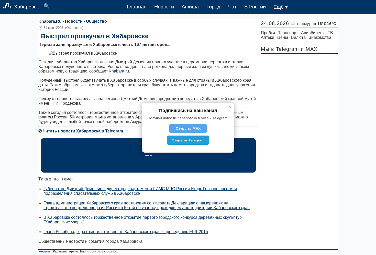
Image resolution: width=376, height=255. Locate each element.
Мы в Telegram (280, 49)
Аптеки (267, 37)
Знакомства (320, 37)
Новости (164, 6)
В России (255, 6)
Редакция (60, 251)
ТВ (330, 33)
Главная (137, 6)
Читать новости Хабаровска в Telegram (83, 131)
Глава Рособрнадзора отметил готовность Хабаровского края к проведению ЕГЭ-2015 (125, 231)
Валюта (298, 37)
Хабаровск (26, 6)
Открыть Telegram (188, 140)
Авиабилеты (313, 33)
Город (213, 6)
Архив (73, 251)
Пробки (268, 33)
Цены (282, 37)
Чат (232, 6)
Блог (83, 251)
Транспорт (288, 33)
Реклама (44, 251)
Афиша (190, 6)
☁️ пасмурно (313, 23)
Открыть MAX (188, 128)
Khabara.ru (119, 71)
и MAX (309, 49)
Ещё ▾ (280, 7)
